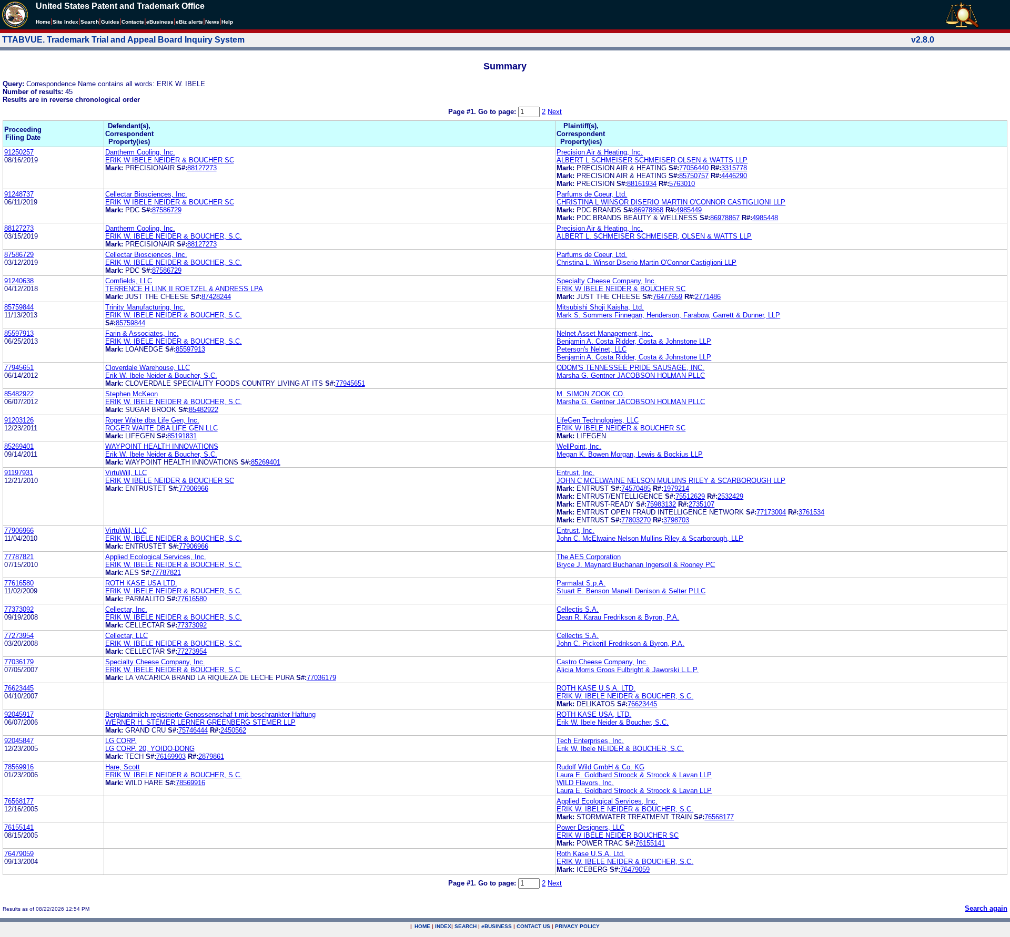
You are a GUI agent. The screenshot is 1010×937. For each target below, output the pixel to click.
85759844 (19, 307)
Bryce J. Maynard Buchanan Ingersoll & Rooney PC (636, 565)
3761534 (811, 512)
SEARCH (465, 926)
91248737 (19, 194)
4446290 (734, 176)
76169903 (171, 756)
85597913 (19, 333)
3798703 (676, 520)
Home (43, 22)
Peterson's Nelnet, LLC (592, 349)
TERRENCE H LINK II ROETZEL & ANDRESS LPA (184, 289)
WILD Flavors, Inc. (585, 783)
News (212, 22)
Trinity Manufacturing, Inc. (145, 307)
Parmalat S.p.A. (581, 583)
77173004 (771, 512)
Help (227, 22)
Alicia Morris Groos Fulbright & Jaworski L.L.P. (628, 670)
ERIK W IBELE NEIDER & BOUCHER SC (169, 160)
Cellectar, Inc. (126, 609)
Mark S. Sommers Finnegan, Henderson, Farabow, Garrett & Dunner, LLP (668, 315)
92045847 (19, 741)
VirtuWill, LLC (126, 473)
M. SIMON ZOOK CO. (591, 394)
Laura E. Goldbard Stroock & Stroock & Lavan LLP (634, 775)
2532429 (730, 496)
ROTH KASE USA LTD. (141, 583)
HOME (422, 926)
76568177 (19, 801)
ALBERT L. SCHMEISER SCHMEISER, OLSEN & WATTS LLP (654, 236)
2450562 (233, 730)
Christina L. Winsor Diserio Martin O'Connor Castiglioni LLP (646, 262)
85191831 (182, 436)
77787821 (19, 557)
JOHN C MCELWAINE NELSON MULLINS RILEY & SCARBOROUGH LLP (671, 481)
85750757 (694, 176)
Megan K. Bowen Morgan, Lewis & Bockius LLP (630, 454)
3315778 (734, 168)
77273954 (19, 636)
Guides (110, 22)
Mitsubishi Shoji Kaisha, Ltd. (600, 307)
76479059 (19, 854)
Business (160, 22)
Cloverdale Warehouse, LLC (147, 368)
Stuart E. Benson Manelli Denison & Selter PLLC (631, 591)
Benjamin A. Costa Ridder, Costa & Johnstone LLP (634, 341)
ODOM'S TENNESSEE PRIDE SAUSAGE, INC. (630, 368)
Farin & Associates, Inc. (142, 333)
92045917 (19, 714)
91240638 (19, 281)
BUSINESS (496, 926)
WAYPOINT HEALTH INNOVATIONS (161, 446)
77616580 (19, 583)
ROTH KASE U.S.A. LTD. (596, 688)
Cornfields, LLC (128, 281)
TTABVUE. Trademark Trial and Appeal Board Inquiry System (123, 39)
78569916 (19, 767)
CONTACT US (533, 926)
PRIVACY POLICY (577, 926)
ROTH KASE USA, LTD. (594, 714)
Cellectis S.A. (578, 609)
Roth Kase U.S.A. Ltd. (591, 854)
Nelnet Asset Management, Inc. (605, 333)
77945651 (19, 368)
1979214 (676, 488)
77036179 (19, 662)
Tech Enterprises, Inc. (590, 741)
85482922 (19, 394)
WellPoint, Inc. (579, 446)
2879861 (211, 756)
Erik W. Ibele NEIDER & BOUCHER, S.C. (620, 749)
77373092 (19, 609)
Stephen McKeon (131, 394)
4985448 (765, 218)
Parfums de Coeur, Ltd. (592, 194)
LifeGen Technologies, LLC (598, 420)
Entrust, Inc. (575, 473)
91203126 (19, 420)
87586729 (166, 210)
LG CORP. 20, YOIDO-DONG (150, 749)
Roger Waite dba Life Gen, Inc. (152, 420)
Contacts (133, 22)
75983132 (661, 504)
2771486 (708, 297)
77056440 (694, 168)
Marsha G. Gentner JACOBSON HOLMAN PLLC (631, 375)
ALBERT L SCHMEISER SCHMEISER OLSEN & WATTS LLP (652, 160)
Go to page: (498, 112)
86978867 (725, 218)
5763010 (682, 184)
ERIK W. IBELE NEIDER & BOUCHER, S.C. (173, 236)
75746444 (193, 730)
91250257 (19, 152)
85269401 (19, 446)
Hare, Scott (122, 767)
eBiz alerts (189, 22)
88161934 (641, 184)
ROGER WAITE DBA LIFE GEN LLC (161, 428)
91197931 (18, 473)
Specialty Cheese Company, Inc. (606, 281)
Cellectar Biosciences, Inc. (146, 194)
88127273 (202, 168)
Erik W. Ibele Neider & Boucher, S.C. (161, 375)
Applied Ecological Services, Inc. (155, 557)
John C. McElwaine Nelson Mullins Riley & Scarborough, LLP (650, 538)
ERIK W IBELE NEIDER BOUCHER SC (618, 835)
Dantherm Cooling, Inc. (140, 152)
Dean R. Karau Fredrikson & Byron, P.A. (618, 617)
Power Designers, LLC (590, 827)
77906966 (193, 488)
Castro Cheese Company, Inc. (602, 662)
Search (89, 22)
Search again (986, 908)
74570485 (636, 488)
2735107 (701, 504)
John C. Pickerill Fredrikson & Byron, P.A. (620, 643)
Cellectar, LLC (126, 636)
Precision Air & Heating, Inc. (600, 152)
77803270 (636, 520)
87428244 (216, 297)
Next (555, 112)
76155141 (19, 827)
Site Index (65, 22)
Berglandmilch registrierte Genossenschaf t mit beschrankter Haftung (210, 714)
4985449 (689, 210)
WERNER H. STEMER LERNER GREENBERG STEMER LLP (200, 722)
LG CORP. (121, 741)
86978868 (648, 210)
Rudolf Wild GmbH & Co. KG (600, 767)
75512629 (690, 496)
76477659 (667, 297)
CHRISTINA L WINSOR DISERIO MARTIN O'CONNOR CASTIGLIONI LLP (671, 202)
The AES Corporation (589, 557)
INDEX (443, 926)
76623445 (19, 688)
